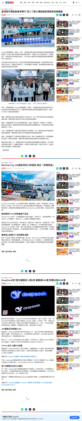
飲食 (70, 253)
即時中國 (71, 33)
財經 (6, 9)
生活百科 (71, 83)
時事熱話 (71, 58)
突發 (70, 25)
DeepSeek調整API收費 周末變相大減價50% (23, 356)
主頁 (2, 9)
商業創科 (10, 9)
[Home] (9, 2)
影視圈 (71, 50)
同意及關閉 (74, 417)
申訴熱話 (71, 91)
